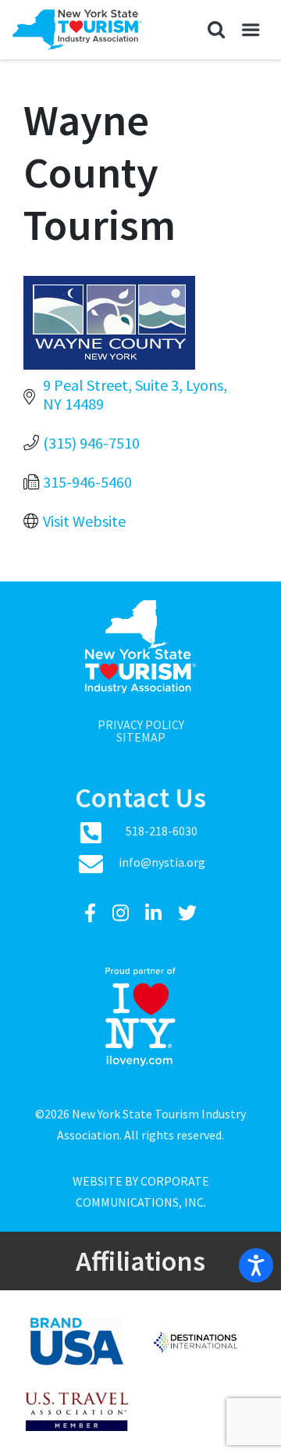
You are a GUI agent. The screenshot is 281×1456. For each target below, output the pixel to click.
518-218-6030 (161, 831)
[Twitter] (187, 913)
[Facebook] (92, 913)
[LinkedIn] (155, 913)
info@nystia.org (162, 862)
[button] (215, 29)
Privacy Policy (141, 724)
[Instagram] (122, 913)
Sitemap (140, 737)
